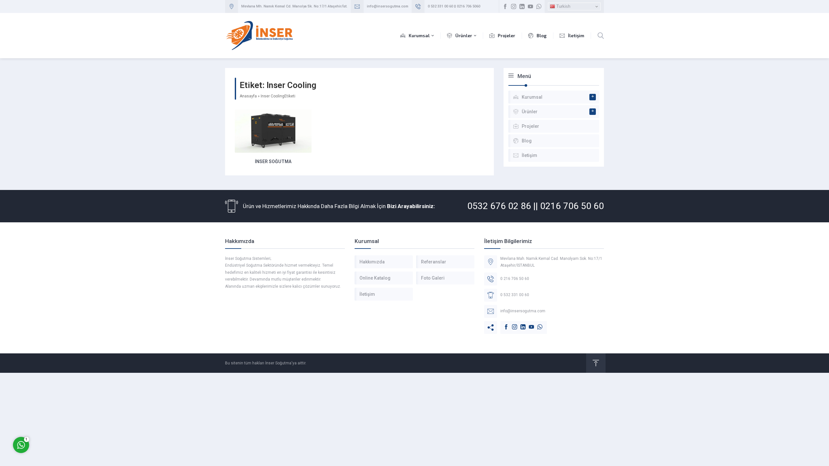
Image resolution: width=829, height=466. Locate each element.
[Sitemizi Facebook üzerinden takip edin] (505, 6)
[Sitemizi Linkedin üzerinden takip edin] (522, 6)
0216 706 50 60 (572, 206)
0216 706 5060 (468, 6)
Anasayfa (248, 96)
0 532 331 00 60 (440, 6)
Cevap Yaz (61, 418)
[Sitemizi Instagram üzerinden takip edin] (513, 6)
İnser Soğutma (273, 161)
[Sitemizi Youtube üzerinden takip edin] (530, 6)
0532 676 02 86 (499, 206)
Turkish (562, 6)
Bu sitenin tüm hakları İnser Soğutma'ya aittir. (265, 363)
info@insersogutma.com (387, 6)
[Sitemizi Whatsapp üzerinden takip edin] (538, 6)
